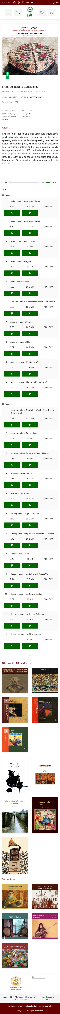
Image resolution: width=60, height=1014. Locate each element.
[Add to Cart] (12, 213)
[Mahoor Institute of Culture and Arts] (30, 12)
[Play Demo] (30, 213)
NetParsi (40, 1011)
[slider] (24, 182)
